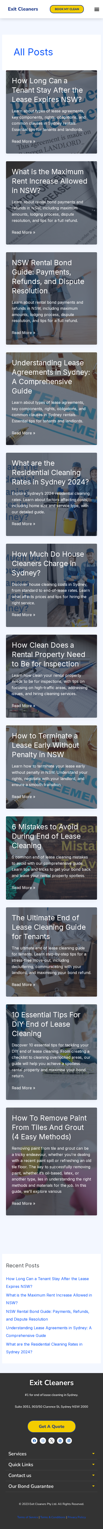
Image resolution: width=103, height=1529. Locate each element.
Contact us (19, 1475)
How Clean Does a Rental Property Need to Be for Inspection (48, 654)
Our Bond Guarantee (31, 1486)
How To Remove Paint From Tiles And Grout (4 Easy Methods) (49, 1127)
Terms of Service (27, 1517)
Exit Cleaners (23, 9)
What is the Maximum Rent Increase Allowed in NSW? (49, 181)
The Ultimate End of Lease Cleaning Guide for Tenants (49, 927)
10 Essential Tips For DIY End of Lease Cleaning (46, 1024)
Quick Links (20, 1464)
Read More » (23, 142)
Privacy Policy (77, 1517)
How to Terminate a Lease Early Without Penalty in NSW (45, 745)
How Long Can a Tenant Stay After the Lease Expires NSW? (47, 90)
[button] (97, 9)
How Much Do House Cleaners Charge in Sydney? (48, 563)
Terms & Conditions (52, 1517)
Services (17, 1454)
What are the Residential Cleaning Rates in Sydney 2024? (50, 472)
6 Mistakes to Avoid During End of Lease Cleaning (46, 836)
